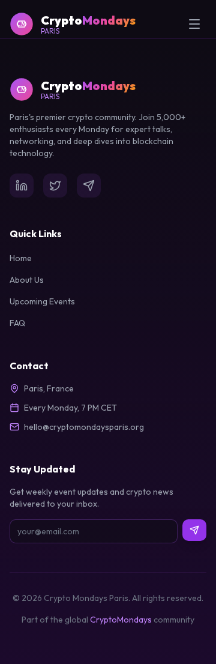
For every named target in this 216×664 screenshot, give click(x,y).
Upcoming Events (42, 301)
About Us (27, 279)
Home (21, 258)
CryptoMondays (121, 619)
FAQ (17, 323)
